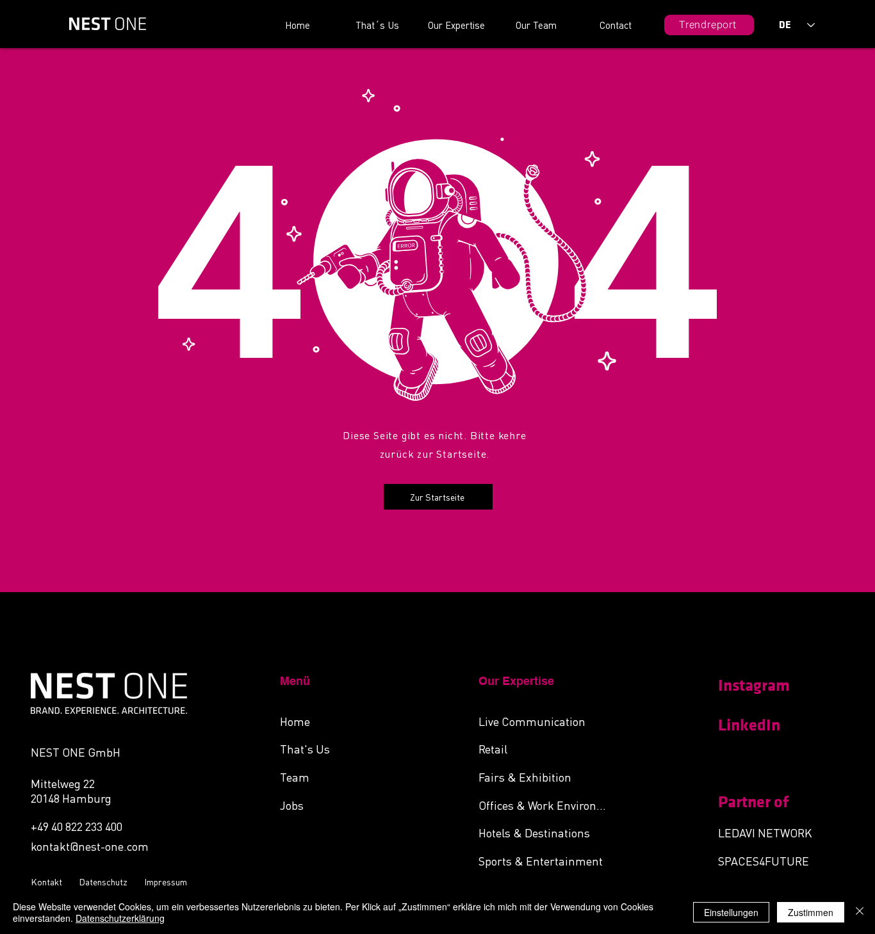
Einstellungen (731, 912)
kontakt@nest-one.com (90, 846)
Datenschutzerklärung (120, 918)
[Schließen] (859, 912)
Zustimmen (810, 912)
